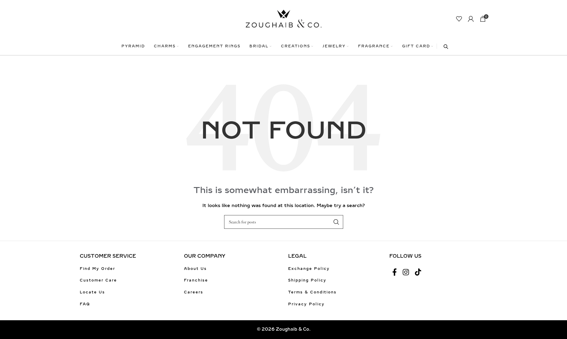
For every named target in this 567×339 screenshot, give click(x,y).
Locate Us (92, 292)
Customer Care (98, 280)
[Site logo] (283, 18)
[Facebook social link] (394, 272)
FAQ (85, 304)
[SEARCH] (336, 222)
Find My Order (97, 269)
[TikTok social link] (418, 272)
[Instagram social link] (406, 272)
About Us (195, 269)
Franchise (196, 280)
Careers (193, 292)
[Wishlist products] (459, 19)
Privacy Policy (306, 304)
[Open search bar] (443, 46)
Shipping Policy (307, 280)
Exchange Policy (309, 269)
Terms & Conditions (312, 292)
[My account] (471, 19)
